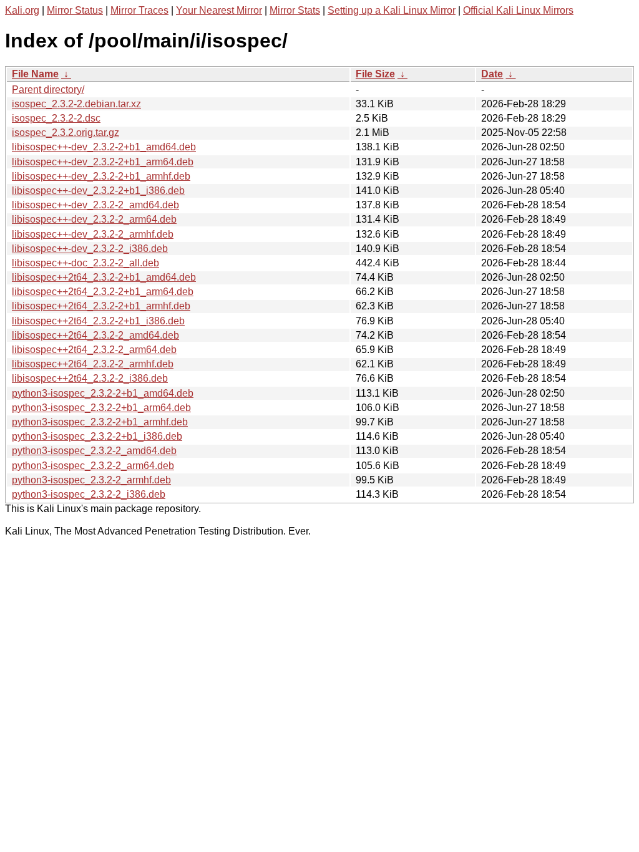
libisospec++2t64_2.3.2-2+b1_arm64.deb (102, 291)
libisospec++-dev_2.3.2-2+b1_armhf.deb (101, 176)
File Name (35, 74)
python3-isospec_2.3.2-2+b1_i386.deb (97, 436)
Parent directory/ (48, 89)
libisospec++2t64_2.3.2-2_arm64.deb (94, 349)
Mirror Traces (139, 10)
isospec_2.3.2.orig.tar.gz (65, 132)
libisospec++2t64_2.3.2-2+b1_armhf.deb (101, 306)
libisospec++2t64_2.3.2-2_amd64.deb (95, 335)
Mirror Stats (295, 10)
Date (492, 74)
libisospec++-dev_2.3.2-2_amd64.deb (95, 205)
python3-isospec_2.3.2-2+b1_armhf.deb (100, 422)
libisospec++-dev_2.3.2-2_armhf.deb (92, 234)
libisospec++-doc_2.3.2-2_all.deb (85, 263)
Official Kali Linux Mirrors (518, 10)
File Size (375, 74)
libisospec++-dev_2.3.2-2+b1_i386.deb (98, 190)
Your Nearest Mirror (219, 10)
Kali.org (22, 10)
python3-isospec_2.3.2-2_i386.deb (88, 494)
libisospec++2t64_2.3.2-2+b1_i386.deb (98, 321)
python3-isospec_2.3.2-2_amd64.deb (94, 450)
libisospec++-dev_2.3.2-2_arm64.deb (94, 219)
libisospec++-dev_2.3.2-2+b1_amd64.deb (104, 147)
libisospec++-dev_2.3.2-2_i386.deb (90, 248)
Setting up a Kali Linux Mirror (392, 10)
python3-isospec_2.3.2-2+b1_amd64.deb (102, 393)
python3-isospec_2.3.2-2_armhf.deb (91, 480)
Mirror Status (75, 10)
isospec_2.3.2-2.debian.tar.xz (76, 104)
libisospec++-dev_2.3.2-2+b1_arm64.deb (102, 162)
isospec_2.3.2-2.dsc (56, 118)
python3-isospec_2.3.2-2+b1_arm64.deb (101, 407)
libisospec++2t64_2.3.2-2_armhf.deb (92, 364)
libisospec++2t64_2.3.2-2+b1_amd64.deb (104, 277)
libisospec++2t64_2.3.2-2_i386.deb (90, 378)
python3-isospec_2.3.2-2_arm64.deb (93, 465)
